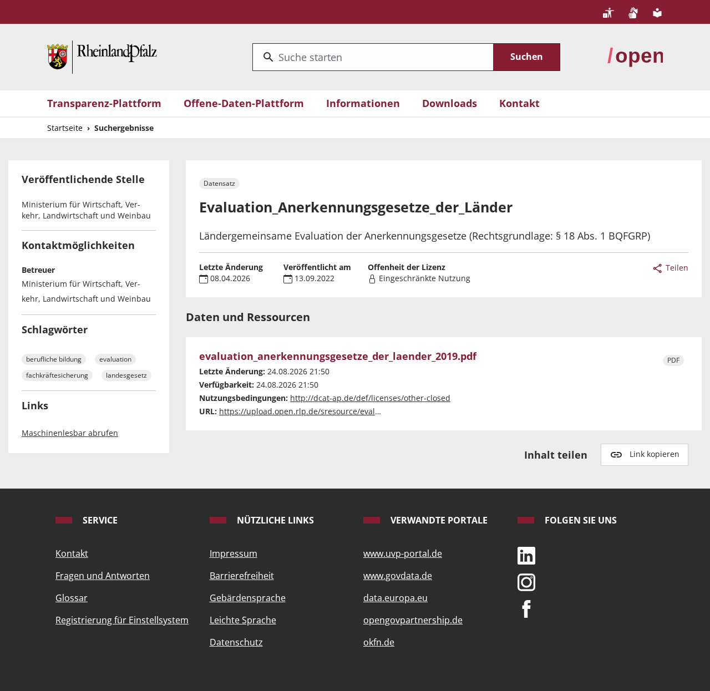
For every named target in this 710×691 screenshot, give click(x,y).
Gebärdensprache (248, 598)
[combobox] (373, 57)
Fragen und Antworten (102, 576)
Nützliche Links (274, 520)
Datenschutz (236, 642)
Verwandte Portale (438, 520)
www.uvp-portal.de (402, 553)
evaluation (115, 359)
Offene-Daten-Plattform (244, 103)
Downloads (449, 103)
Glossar (71, 598)
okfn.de (378, 642)
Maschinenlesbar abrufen (70, 433)
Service (99, 520)
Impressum (233, 553)
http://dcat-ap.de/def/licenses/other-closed (370, 398)
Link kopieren (654, 454)
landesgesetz (126, 375)
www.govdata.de (397, 576)
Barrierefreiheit (242, 576)
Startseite (65, 128)
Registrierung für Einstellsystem (122, 620)
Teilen (675, 267)
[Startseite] (102, 56)
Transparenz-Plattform (104, 103)
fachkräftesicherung (57, 375)
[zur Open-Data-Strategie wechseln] (635, 56)
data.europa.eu (395, 598)
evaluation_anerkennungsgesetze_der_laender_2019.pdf (337, 356)
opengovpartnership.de (413, 620)
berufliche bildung (54, 359)
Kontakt (519, 103)
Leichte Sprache (243, 620)
